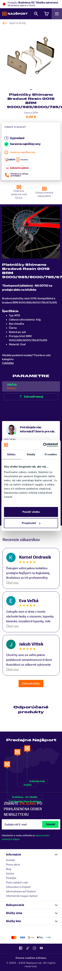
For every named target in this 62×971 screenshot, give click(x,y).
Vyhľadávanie (36, 13)
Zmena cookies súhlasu (31, 958)
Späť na (17, 23)
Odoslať (50, 824)
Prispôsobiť (29, 523)
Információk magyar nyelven (22, 896)
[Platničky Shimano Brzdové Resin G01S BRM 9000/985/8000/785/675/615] (30, 56)
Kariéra (10, 873)
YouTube (41, 948)
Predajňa (11, 878)
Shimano (11, 388)
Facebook (20, 948)
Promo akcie (13, 864)
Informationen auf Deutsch (21, 891)
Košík (46, 13)
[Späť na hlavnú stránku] (15, 14)
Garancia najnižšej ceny (22, 152)
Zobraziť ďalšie (31, 683)
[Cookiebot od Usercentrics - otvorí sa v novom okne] (43, 445)
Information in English (18, 887)
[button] (31, 89)
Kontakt (10, 860)
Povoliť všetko (31, 511)
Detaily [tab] (31, 454)
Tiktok (27, 948)
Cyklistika (8, 363)
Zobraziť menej (33, 397)
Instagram (34, 948)
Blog (8, 869)
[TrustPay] (48, 937)
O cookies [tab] (51, 454)
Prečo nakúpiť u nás (17, 882)
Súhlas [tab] (11, 454)
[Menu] (57, 13)
